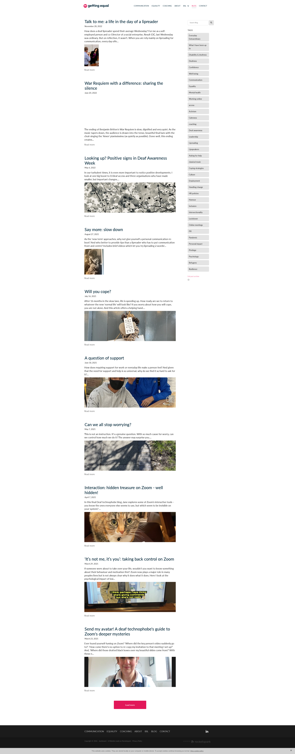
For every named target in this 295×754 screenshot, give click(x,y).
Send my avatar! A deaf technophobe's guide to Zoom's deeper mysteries (127, 631)
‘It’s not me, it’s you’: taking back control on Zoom (129, 559)
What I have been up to (197, 47)
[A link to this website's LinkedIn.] (212, 6)
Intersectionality (196, 212)
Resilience (193, 269)
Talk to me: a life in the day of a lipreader (121, 21)
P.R (190, 231)
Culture (192, 174)
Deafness (193, 61)
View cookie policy (197, 751)
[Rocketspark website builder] (197, 742)
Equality (192, 86)
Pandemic (193, 237)
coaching (192, 124)
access (191, 105)
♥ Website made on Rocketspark (119, 741)
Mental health (195, 92)
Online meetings (196, 225)
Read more (89, 69)
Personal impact (195, 243)
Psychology (194, 256)
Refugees (193, 262)
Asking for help (195, 155)
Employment (194, 180)
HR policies (194, 193)
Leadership (193, 136)
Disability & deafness (198, 54)
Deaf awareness (195, 130)
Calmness (193, 117)
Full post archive (193, 276)
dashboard (102, 741)
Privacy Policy (137, 741)
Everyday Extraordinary (194, 37)
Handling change (196, 187)
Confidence (194, 67)
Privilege (192, 250)
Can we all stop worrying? (108, 424)
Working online (195, 99)
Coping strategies (196, 168)
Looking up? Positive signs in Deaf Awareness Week (126, 160)
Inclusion (192, 206)
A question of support (104, 358)
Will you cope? (98, 291)
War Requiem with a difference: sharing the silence (124, 85)
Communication (195, 80)
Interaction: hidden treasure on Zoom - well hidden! (124, 490)
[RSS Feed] (189, 280)
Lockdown (193, 218)
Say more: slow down (104, 229)
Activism (192, 111)
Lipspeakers (194, 149)
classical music (195, 162)
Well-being (193, 73)
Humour (192, 199)
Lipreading (193, 143)
